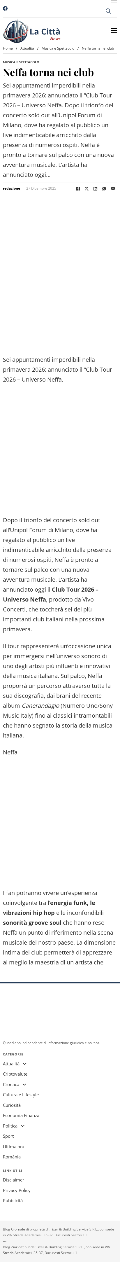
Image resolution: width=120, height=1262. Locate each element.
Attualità (27, 48)
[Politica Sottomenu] (22, 1126)
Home (8, 48)
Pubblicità (13, 1200)
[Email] (112, 188)
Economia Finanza (21, 1115)
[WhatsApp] (104, 188)
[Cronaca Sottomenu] (24, 1084)
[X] (86, 188)
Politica (10, 1126)
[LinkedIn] (95, 188)
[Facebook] (77, 188)
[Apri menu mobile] (114, 3)
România (12, 1157)
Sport (8, 1136)
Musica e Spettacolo (58, 48)
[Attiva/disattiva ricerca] (108, 11)
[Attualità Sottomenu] (24, 1064)
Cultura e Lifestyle (21, 1094)
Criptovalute (15, 1074)
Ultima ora (13, 1146)
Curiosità (12, 1105)
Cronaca (11, 1084)
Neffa (10, 932)
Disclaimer (13, 1180)
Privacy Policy (17, 1190)
